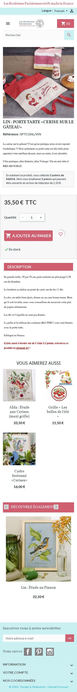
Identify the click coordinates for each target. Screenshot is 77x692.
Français (59, 10)
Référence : (11, 134)
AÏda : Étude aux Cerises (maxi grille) (19, 412)
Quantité (10, 217)
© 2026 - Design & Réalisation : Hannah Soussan (38, 686)
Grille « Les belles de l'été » (58, 412)
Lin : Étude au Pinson (38, 587)
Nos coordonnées (19, 680)
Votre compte (15, 672)
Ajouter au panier (28, 236)
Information (14, 664)
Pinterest (39, 652)
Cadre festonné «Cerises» (19, 476)
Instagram (50, 652)
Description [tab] (19, 267)
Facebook (28, 652)
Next (56, 507)
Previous (6, 507)
